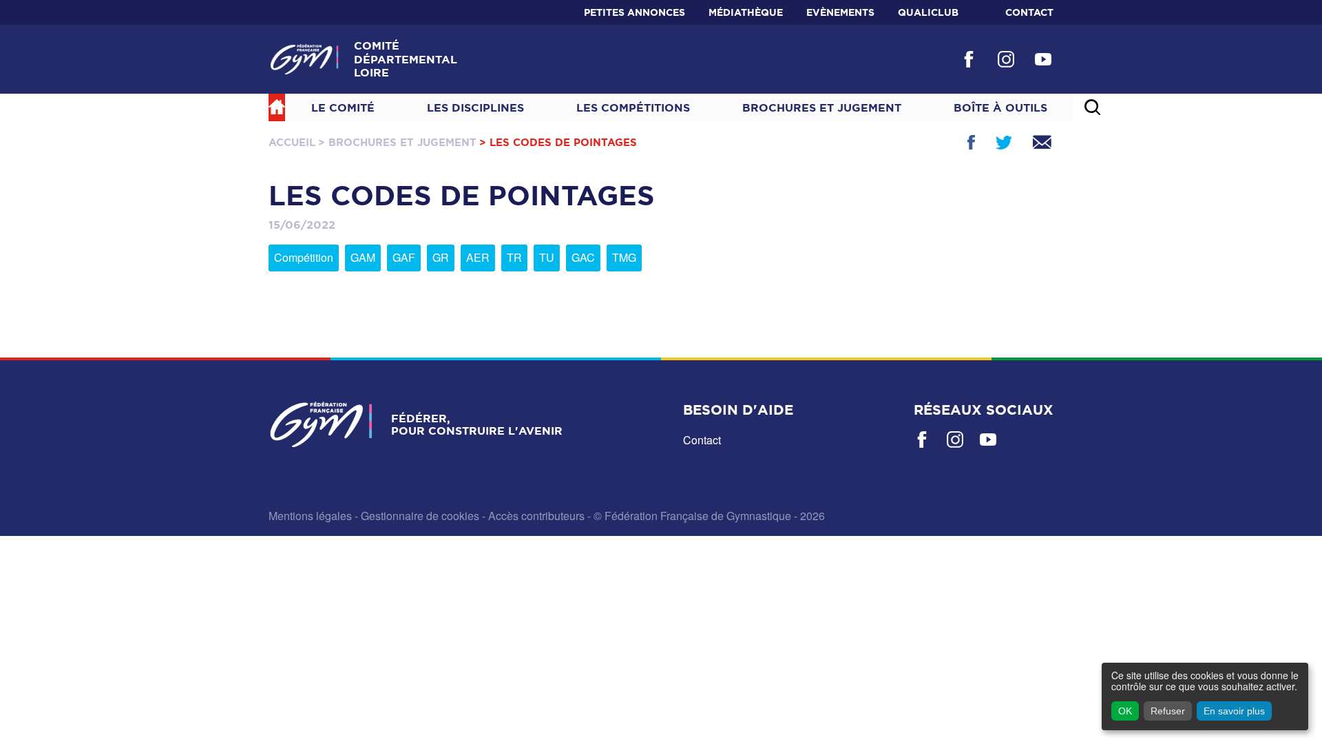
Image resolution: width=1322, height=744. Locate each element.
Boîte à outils (1000, 107)
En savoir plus (1234, 710)
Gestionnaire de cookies (420, 516)
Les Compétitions (633, 107)
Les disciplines (475, 107)
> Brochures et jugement (397, 142)
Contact (1029, 12)
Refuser (1168, 710)
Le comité (343, 107)
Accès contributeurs (536, 516)
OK (1125, 710)
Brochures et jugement (821, 107)
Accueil (292, 142)
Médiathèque (746, 12)
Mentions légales (310, 516)
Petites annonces (634, 12)
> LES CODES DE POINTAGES (558, 142)
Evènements (840, 12)
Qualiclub (928, 12)
